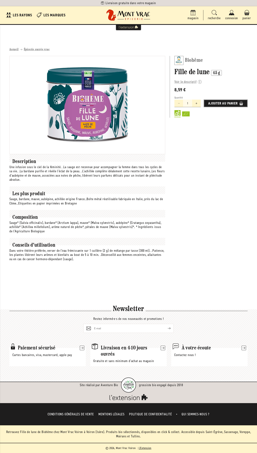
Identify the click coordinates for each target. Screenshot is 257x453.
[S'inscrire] (166, 328)
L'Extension (145, 448)
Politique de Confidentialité (150, 414)
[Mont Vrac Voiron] (128, 15)
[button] (214, 15)
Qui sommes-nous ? (195, 414)
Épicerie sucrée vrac (37, 49)
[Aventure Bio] (128, 385)
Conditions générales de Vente (71, 414)
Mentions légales (111, 414)
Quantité (178, 97)
